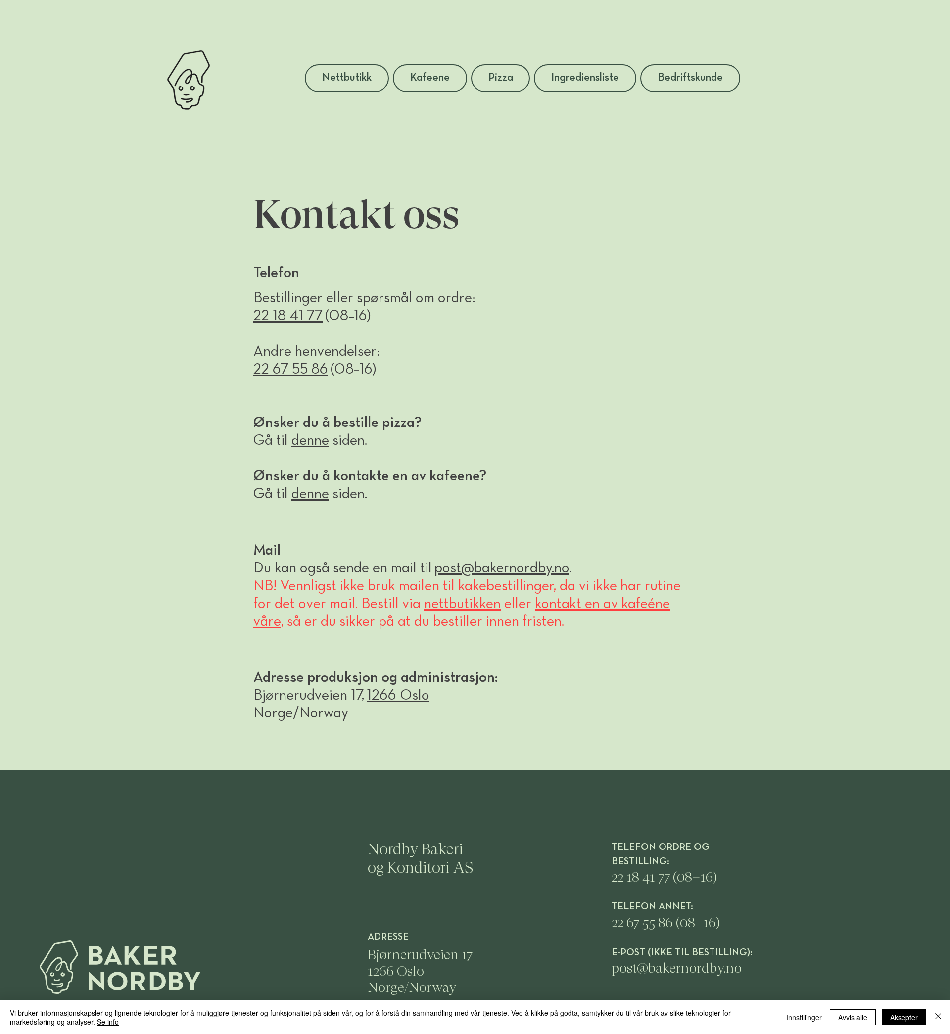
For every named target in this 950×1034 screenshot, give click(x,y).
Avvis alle (852, 1017)
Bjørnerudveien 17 (307, 696)
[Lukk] (938, 1017)
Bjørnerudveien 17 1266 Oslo (420, 962)
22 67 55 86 (644, 922)
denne (310, 441)
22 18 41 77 (288, 316)
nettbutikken (462, 604)
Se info (108, 1022)
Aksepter (904, 1017)
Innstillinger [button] (804, 1017)
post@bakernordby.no (501, 568)
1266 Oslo (398, 696)
